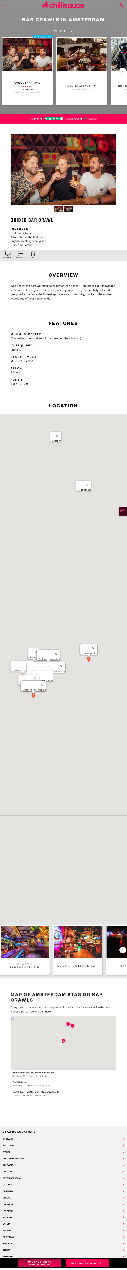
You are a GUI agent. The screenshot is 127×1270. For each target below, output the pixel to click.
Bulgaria (8, 1165)
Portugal (8, 1237)
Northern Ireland (13, 1158)
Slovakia (8, 1256)
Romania (8, 1243)
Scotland (8, 1145)
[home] (63, 5)
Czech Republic (12, 1178)
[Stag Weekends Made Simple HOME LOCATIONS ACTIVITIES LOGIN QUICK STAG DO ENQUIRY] (5, 5)
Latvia (6, 1224)
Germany (8, 1191)
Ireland (7, 1217)
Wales (6, 1152)
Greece (7, 1197)
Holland (8, 1204)
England (8, 1139)
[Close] (87, 485)
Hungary (8, 1211)
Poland (7, 1230)
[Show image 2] (68, 209)
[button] (122, 71)
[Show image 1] (58, 209)
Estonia (7, 1184)
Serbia (6, 1250)
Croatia (7, 1171)
